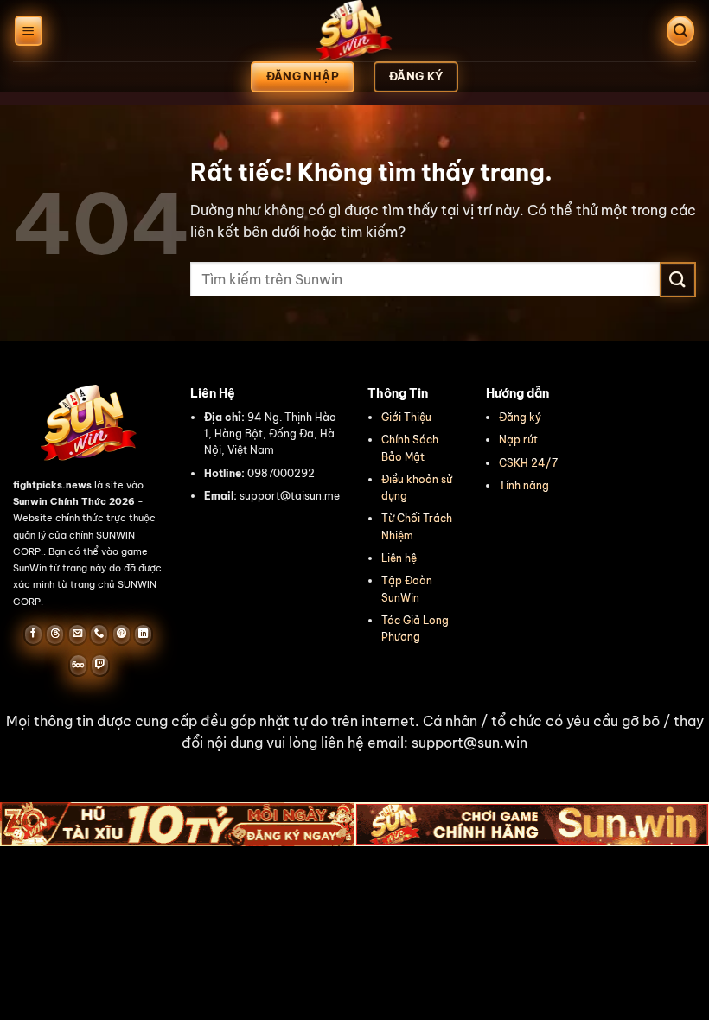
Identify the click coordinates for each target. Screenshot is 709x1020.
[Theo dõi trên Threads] (55, 634)
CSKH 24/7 (528, 462)
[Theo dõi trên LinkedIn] (143, 634)
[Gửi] (678, 279)
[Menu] (28, 31)
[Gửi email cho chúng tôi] (77, 634)
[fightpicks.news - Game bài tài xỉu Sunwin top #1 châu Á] (354, 30)
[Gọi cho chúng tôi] (99, 634)
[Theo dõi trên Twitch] (100, 664)
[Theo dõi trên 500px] (78, 664)
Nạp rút (518, 439)
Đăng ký (520, 417)
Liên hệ (399, 557)
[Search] (680, 31)
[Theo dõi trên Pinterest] (121, 634)
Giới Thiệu (406, 417)
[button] (354, 733)
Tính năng (524, 485)
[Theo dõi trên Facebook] (33, 634)
